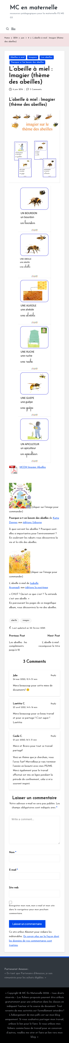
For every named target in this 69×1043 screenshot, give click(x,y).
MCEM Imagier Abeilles (33, 467)
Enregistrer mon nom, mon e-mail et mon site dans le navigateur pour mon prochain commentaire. (32, 910)
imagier (26, 620)
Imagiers (33, 57)
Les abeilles (46, 57)
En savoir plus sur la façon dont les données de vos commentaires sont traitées (34, 941)
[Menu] (13, 29)
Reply (53, 675)
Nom (12, 852)
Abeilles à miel (17, 57)
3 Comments (36, 90)
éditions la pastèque (36, 587)
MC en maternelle (33, 8)
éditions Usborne (32, 522)
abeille (14, 620)
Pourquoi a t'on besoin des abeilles (27, 62)
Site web (14, 887)
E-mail (13, 870)
